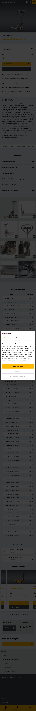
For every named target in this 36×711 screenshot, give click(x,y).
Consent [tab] (6, 338)
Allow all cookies (18, 366)
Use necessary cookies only (18, 376)
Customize (17, 371)
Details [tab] (18, 338)
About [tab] (29, 338)
